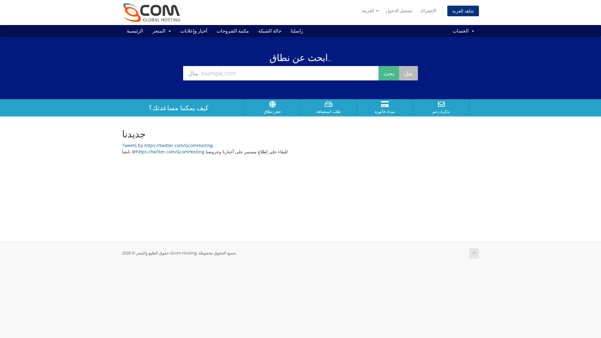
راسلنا (297, 31)
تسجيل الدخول (399, 10)
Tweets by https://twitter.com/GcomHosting (167, 145)
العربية (368, 10)
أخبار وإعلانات (193, 31)
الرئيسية (135, 31)
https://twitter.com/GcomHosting (170, 152)
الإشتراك (428, 10)
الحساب (462, 31)
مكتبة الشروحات (233, 31)
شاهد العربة (463, 11)
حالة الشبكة (269, 31)
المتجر (160, 31)
